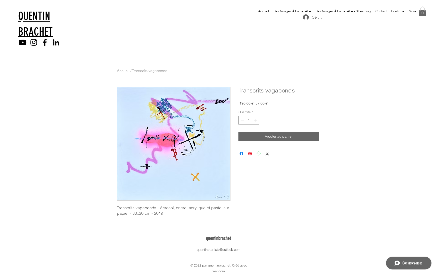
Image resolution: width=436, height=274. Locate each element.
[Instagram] (33, 42)
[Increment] (256, 120)
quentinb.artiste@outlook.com (218, 249)
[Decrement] (242, 120)
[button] (422, 11)
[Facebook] (44, 42)
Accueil (123, 70)
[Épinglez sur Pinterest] (250, 153)
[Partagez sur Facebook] (241, 153)
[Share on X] (267, 153)
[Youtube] (22, 42)
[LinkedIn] (56, 42)
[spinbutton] (249, 120)
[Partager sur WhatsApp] (258, 153)
